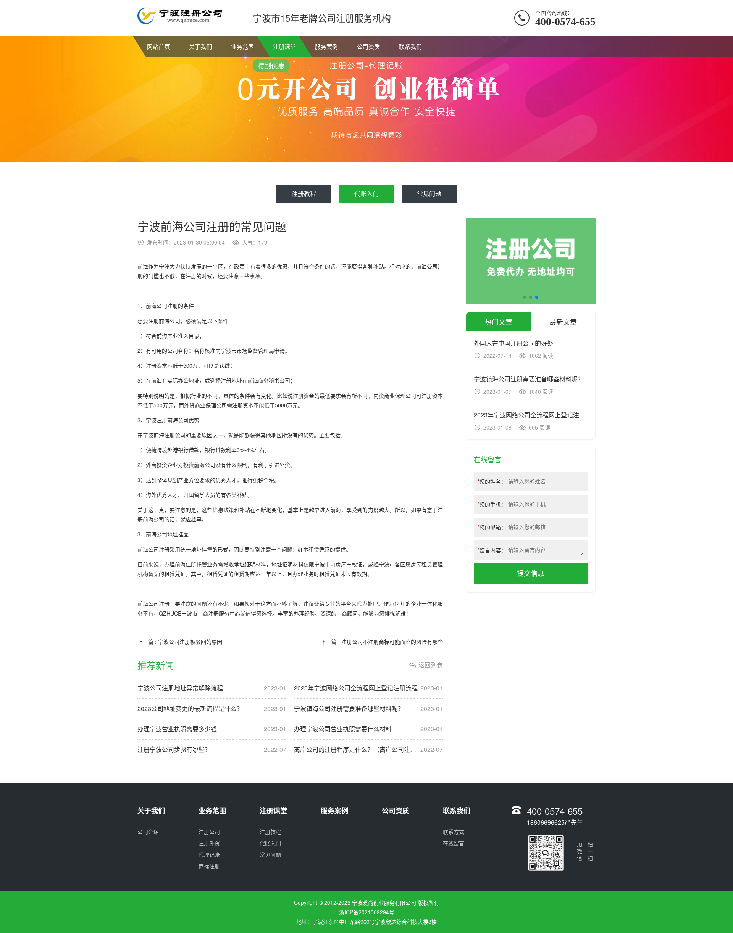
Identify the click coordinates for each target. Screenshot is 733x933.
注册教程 (304, 193)
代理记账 (209, 854)
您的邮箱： (492, 527)
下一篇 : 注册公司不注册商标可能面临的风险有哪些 (382, 641)
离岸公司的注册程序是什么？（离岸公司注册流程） (368, 749)
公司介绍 (148, 831)
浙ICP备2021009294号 (366, 912)
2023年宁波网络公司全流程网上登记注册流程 (368, 688)
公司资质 (368, 46)
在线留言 (453, 843)
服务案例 (326, 46)
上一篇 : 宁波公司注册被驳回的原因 (179, 641)
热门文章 (498, 322)
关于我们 (200, 46)
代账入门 (366, 193)
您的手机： (492, 504)
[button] (524, 297)
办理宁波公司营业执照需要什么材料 (368, 729)
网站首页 (158, 46)
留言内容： (492, 550)
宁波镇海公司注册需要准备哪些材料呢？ (368, 709)
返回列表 (430, 665)
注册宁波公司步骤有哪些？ (211, 749)
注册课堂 (284, 46)
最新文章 (563, 322)
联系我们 (410, 46)
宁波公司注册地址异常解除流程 (211, 688)
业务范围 (242, 46)
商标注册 (209, 866)
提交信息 (530, 573)
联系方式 (453, 831)
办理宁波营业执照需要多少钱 (211, 729)
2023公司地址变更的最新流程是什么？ (211, 709)
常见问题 (429, 193)
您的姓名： (492, 481)
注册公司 (209, 831)
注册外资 (209, 843)
